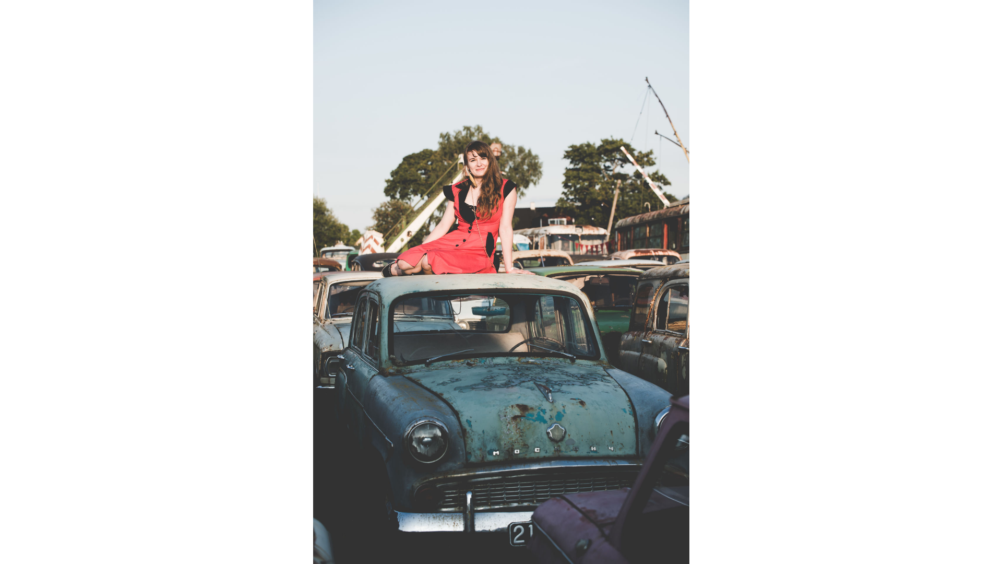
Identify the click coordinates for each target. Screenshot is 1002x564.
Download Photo (734, 542)
